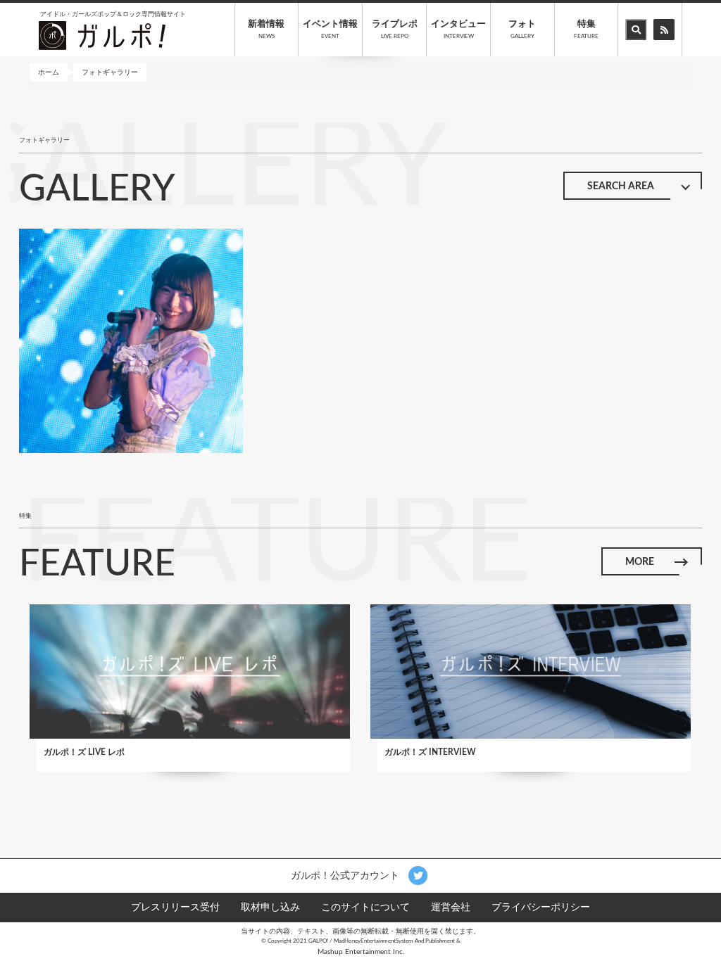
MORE (639, 562)
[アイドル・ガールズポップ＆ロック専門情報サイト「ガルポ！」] (102, 35)
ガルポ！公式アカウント (346, 875)
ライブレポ (395, 29)
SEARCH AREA (620, 186)
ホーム (48, 72)
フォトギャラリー (110, 72)
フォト (522, 29)
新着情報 (266, 29)
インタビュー (458, 29)
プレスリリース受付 (175, 907)
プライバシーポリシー (540, 907)
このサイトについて (365, 907)
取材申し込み (270, 907)
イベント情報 (330, 29)
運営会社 (450, 907)
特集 (586, 29)
